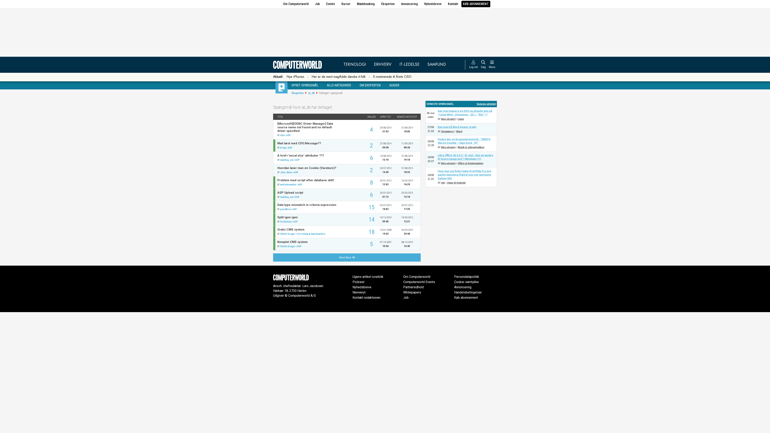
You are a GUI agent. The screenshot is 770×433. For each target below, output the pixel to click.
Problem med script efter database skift (305, 180)
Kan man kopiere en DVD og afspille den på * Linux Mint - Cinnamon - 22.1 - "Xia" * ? (465, 112)
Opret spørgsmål (305, 85)
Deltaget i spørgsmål (330, 93)
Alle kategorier (339, 85)
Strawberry (447, 131)
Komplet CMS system (292, 242)
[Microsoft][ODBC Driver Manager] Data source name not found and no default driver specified (305, 127)
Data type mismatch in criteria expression (306, 205)
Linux (461, 119)
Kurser (346, 4)
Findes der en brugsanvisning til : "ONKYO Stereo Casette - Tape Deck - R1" (464, 141)
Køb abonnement (476, 4)
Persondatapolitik (466, 277)
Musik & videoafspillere (471, 147)
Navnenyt (359, 292)
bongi (283, 147)
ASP (288, 135)
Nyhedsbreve (433, 4)
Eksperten (388, 4)
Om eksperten (370, 85)
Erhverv (382, 64)
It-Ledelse (409, 64)
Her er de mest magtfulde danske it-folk (339, 76)
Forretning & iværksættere (311, 234)
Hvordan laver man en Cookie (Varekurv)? (306, 168)
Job (317, 4)
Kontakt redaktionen (366, 297)
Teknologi (354, 64)
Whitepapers (412, 292)
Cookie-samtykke (466, 282)
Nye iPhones (295, 76)
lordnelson (286, 221)
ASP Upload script (290, 192)
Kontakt (453, 4)
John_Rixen (286, 172)
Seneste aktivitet (486, 104)
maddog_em (286, 160)
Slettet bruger (287, 234)
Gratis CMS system (290, 229)
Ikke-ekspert (448, 119)
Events (330, 4)
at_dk (311, 93)
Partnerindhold (413, 287)
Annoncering (409, 4)
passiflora (285, 209)
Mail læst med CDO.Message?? (299, 143)
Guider (394, 85)
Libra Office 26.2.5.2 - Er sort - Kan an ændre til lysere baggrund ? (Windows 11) (465, 157)
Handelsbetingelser (468, 292)
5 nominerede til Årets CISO (392, 76)
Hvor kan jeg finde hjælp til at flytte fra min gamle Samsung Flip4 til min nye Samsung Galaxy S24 (464, 175)
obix (282, 135)
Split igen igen (287, 217)
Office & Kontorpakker (470, 163)
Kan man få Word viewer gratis (457, 126)
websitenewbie (288, 184)
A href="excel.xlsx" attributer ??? (300, 155)
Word (459, 131)
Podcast (358, 282)
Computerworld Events (419, 282)
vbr (443, 182)
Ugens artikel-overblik (368, 277)
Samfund (437, 64)
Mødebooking (366, 4)
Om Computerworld (296, 4)
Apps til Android (456, 182)
